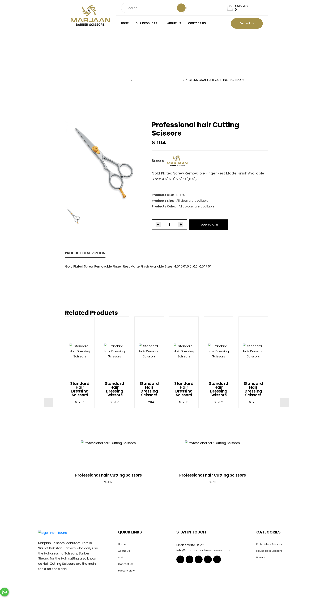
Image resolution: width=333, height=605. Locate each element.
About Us (174, 23)
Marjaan (152, 597)
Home (125, 23)
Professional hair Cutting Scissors (108, 475)
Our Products (146, 23)
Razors (260, 557)
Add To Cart (210, 224)
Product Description (85, 254)
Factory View (126, 570)
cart (120, 557)
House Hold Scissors (269, 550)
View (90, 351)
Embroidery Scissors (269, 544)
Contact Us (197, 23)
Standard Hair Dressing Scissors (79, 389)
